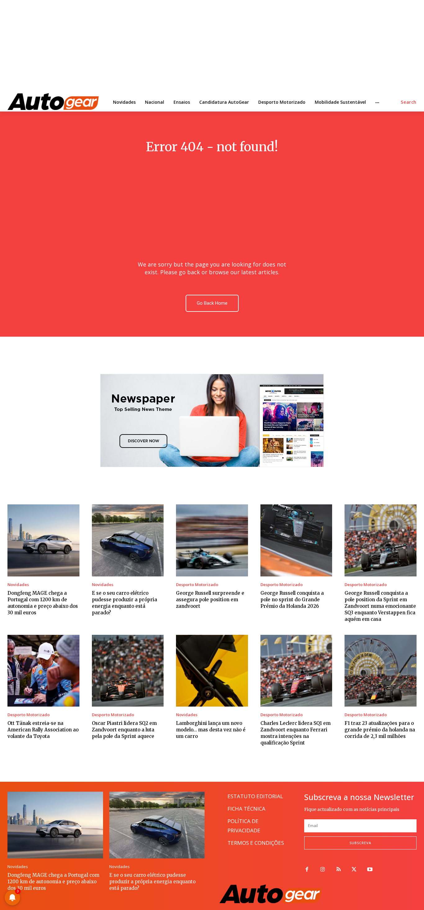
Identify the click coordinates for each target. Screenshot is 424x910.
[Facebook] (306, 869)
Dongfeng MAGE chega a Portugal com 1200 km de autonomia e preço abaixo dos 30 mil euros (53, 881)
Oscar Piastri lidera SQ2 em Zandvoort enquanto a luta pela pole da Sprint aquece (124, 729)
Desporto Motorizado (197, 585)
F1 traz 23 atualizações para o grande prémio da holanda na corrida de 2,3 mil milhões (380, 729)
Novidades (18, 585)
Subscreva (360, 842)
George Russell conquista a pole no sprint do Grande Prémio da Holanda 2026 (292, 599)
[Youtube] (369, 869)
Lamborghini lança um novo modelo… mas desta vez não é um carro (211, 729)
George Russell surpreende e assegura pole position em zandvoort (210, 599)
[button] (409, 102)
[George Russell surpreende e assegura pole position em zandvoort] (212, 540)
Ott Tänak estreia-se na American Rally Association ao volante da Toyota (43, 729)
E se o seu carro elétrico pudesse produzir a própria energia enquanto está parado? (152, 881)
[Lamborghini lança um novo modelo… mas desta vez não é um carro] (212, 671)
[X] (354, 869)
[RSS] (338, 869)
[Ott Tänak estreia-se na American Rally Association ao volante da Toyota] (43, 671)
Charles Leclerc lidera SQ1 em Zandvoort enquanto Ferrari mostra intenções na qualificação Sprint (295, 733)
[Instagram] (322, 869)
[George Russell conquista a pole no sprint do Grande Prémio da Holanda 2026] (296, 540)
